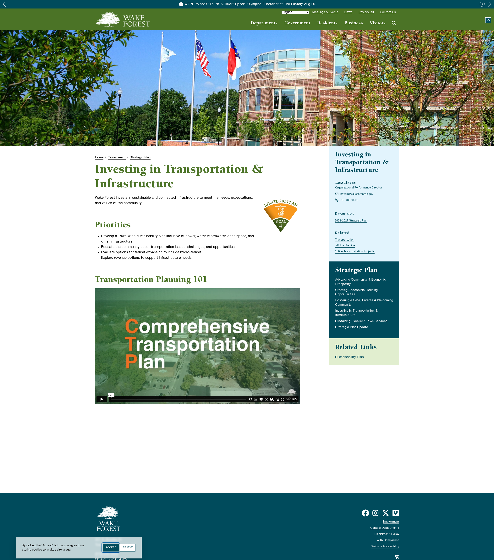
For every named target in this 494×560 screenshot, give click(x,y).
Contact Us (388, 12)
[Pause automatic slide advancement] (482, 4)
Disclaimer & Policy (387, 534)
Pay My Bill (366, 12)
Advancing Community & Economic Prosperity (360, 281)
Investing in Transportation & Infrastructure (356, 313)
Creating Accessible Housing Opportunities (356, 292)
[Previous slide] (4, 4)
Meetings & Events (325, 12)
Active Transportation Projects (355, 251)
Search (394, 23)
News (348, 12)
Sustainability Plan (349, 357)
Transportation (344, 240)
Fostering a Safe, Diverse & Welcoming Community (364, 302)
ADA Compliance (388, 540)
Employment (391, 521)
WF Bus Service (345, 245)
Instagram (375, 513)
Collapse (488, 20)
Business (353, 23)
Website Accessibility (385, 546)
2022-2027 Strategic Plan (351, 221)
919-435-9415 (349, 200)
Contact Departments (384, 528)
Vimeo (395, 513)
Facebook (365, 513)
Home (99, 157)
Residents (327, 23)
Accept (111, 547)
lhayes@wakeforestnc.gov (356, 194)
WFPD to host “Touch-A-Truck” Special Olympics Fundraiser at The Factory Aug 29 (249, 4)
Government (297, 23)
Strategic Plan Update (351, 327)
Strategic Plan (140, 157)
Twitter (385, 513)
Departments (264, 23)
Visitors (378, 23)
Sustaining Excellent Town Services (361, 321)
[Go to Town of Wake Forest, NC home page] (123, 19)
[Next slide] (490, 4)
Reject (128, 547)
